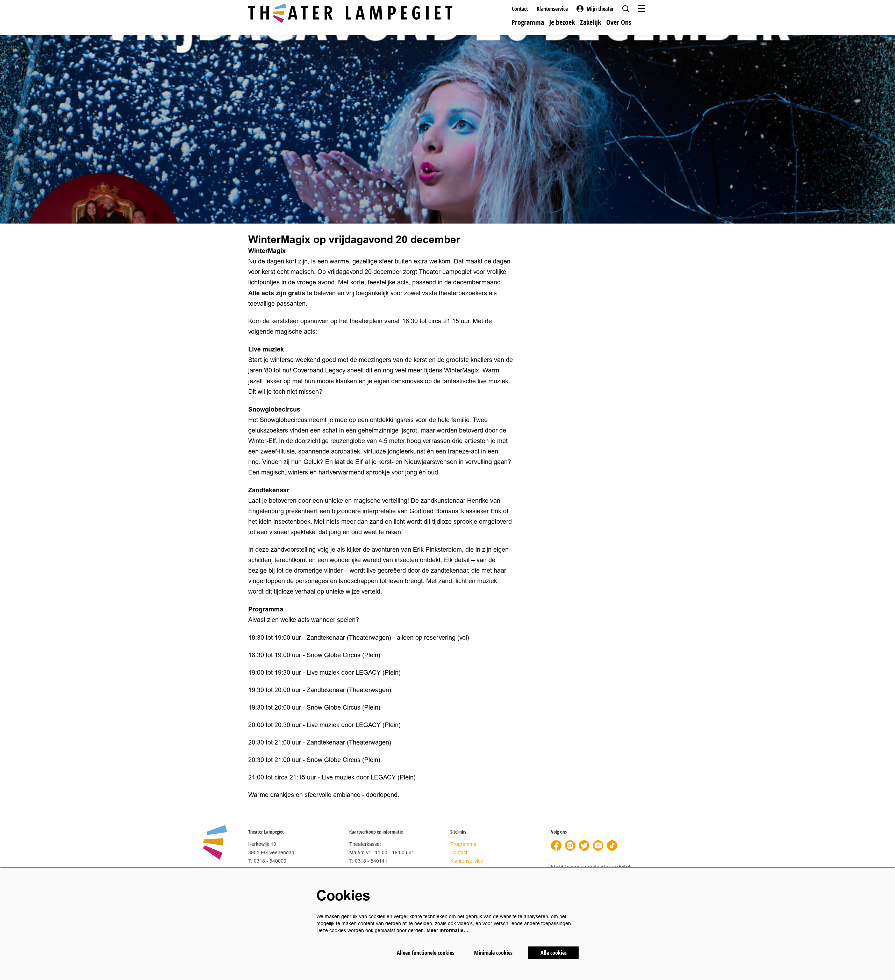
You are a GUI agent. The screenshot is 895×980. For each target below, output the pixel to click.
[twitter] (584, 845)
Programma (463, 844)
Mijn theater (600, 9)
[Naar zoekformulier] (626, 8)
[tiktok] (612, 845)
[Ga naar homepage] (350, 13)
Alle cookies (553, 953)
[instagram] (570, 845)
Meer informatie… (447, 931)
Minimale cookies (493, 953)
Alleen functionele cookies (425, 953)
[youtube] (598, 845)
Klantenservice (552, 9)
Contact (520, 9)
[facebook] (556, 845)
